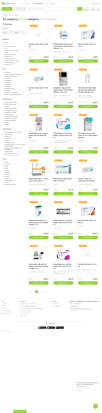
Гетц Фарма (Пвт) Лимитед (11, 153)
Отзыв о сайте (20, 411)
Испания (7, 170)
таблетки (7, 106)
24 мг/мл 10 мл (9, 56)
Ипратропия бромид (10, 88)
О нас (46, 3)
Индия (6, 168)
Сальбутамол (8, 84)
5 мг (6, 44)
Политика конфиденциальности (27, 306)
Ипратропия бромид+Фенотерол (13, 74)
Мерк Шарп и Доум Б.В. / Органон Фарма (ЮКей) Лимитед (15, 145)
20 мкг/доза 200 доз (10, 58)
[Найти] (79, 9)
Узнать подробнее (81, 386)
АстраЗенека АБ (9, 151)
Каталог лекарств (6, 310)
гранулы (7, 122)
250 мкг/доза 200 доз (10, 54)
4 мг (6, 48)
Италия (6, 166)
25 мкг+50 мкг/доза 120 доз (12, 60)
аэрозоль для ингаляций (11, 102)
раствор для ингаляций (10, 108)
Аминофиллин (8, 80)
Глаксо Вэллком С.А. (10, 142)
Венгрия (7, 182)
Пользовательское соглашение (27, 303)
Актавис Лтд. (8, 136)
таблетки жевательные (10, 104)
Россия (6, 162)
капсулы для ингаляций (11, 118)
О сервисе (4, 303)
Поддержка (52, 3)
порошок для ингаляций (11, 110)
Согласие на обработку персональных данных (31, 308)
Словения (7, 164)
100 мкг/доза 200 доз (10, 46)
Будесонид (7, 82)
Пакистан (7, 176)
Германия (7, 172)
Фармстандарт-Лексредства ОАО (13, 132)
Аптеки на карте (19, 9)
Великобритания (9, 180)
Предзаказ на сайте (25, 310)
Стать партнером (38, 3)
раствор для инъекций (10, 112)
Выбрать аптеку (38, 61)
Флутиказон (8, 86)
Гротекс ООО (8, 138)
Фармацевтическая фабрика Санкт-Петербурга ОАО (13, 148)
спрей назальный (9, 114)
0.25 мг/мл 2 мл (9, 64)
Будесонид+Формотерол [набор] (13, 94)
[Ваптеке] (8, 3)
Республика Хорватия (10, 184)
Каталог (8, 9)
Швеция (7, 178)
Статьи (3, 306)
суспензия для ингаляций (11, 116)
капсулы (7, 124)
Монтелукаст (8, 72)
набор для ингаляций (10, 120)
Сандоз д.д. (7, 140)
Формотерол (8, 90)
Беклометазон (8, 78)
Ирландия (7, 174)
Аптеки (3, 308)
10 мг (6, 42)
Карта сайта (23, 315)
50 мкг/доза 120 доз (10, 62)
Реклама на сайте (24, 313)
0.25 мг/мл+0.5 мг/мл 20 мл (12, 50)
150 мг (6, 52)
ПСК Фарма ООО (9, 134)
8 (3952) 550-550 (96, 3)
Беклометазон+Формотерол (12, 92)
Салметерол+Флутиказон (11, 76)
